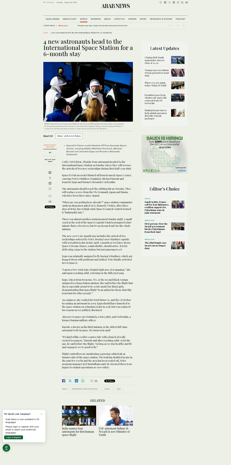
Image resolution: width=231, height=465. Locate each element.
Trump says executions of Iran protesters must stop (157, 73)
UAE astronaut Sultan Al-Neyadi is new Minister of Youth (114, 431)
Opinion (132, 19)
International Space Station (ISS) (84, 389)
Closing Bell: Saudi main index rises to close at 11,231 (154, 60)
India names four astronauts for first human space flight (78, 431)
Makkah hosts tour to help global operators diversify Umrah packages (81, 26)
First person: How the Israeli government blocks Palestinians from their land (156, 227)
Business (96, 19)
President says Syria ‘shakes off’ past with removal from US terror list (156, 99)
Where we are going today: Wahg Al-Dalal (156, 84)
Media (107, 19)
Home (45, 32)
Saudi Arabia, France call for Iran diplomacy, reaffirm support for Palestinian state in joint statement (157, 207)
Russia (107, 389)
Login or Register (13, 437)
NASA (119, 389)
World (83, 19)
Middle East (69, 19)
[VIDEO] (79, 415)
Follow (51, 207)
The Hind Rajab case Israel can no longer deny (155, 245)
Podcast (180, 19)
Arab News (50, 2)
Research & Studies (161, 19)
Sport (143, 19)
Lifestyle (119, 19)
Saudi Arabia (52, 19)
